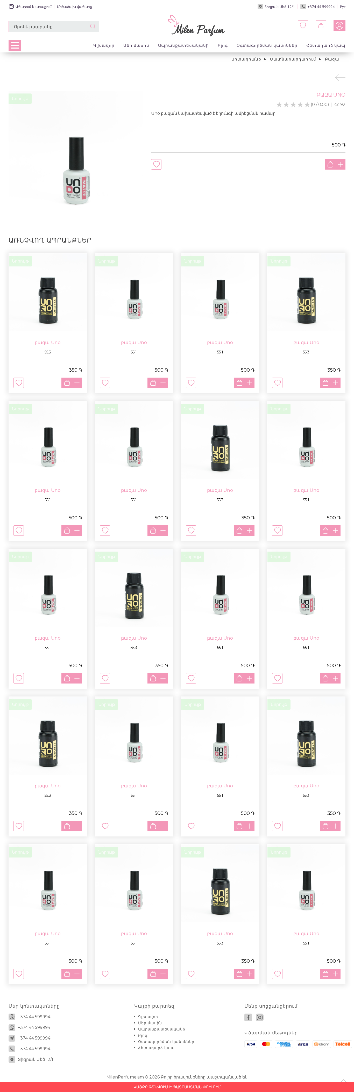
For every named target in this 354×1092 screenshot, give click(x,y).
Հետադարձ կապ (325, 45)
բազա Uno (48, 342)
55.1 (134, 352)
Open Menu (15, 45)
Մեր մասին (136, 45)
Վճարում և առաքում (34, 6)
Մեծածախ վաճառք (74, 6)
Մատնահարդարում (293, 59)
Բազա (332, 59)
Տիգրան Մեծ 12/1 (280, 6)
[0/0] (321, 26)
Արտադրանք (246, 59)
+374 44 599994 (321, 6)
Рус (342, 6)
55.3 (48, 352)
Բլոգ (223, 45)
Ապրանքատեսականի (183, 45)
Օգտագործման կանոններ (267, 45)
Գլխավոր (104, 45)
